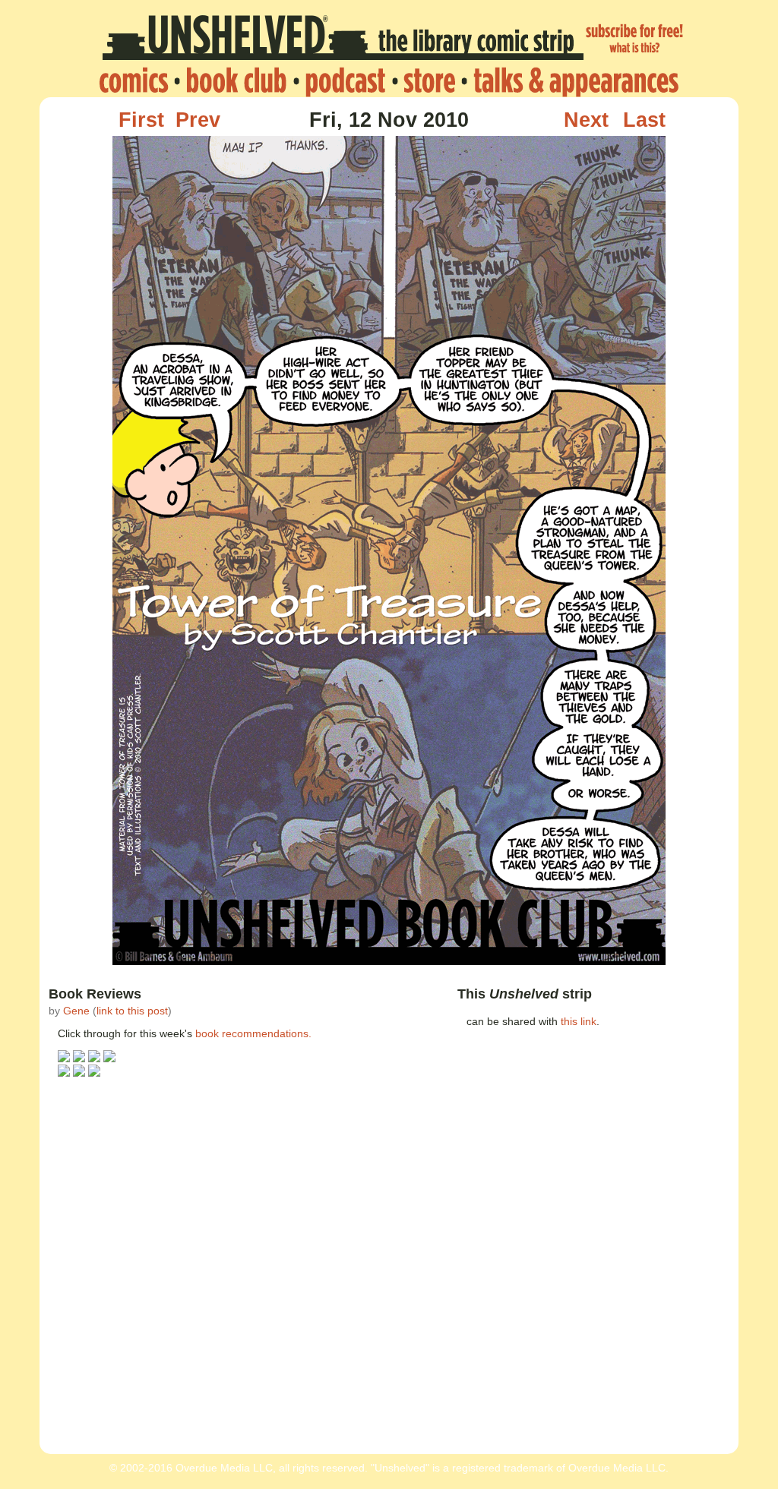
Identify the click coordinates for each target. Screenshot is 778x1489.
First (141, 120)
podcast (345, 81)
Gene (76, 1011)
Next (586, 120)
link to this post (132, 1011)
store (429, 81)
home (138, 81)
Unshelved (343, 40)
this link (578, 1021)
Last (644, 120)
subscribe (635, 40)
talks (571, 81)
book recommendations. (253, 1033)
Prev (198, 120)
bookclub (236, 81)
